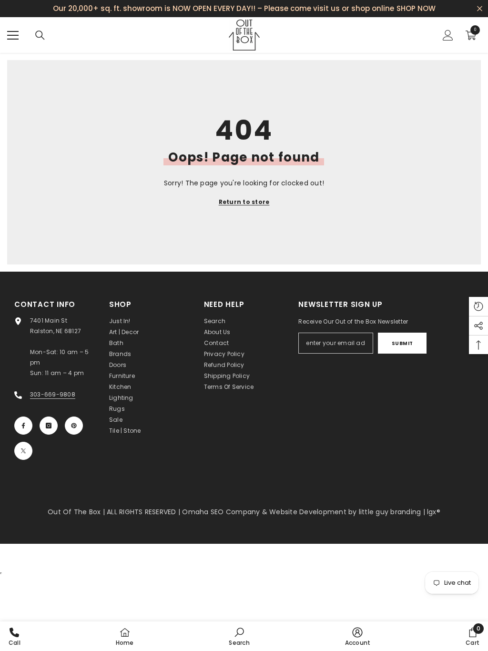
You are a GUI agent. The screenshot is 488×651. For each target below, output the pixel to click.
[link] (239, 636)
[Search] (40, 35)
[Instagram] (49, 426)
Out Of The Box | (77, 512)
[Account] (448, 35)
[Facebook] (23, 426)
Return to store (244, 202)
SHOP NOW (416, 8)
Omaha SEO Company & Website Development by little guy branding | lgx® (311, 512)
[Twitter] (23, 451)
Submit (402, 343)
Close (479, 8)
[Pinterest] (74, 426)
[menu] (13, 35)
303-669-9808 (52, 394)
